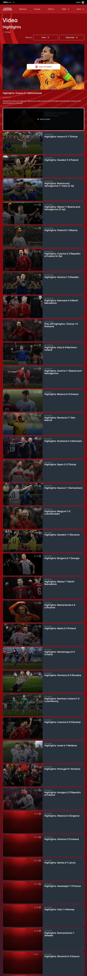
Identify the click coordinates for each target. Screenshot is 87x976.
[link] (23, 9)
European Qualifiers (7, 9)
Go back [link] (8, 32)
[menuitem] (24, 9)
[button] (65, 9)
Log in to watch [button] (45, 66)
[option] (43, 119)
